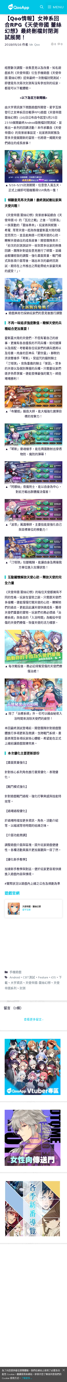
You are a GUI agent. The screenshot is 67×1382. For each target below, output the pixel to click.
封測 (22, 988)
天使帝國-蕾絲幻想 (38, 983)
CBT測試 (29, 977)
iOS (53, 977)
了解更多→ (26, 1378)
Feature (43, 977)
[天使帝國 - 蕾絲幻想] (33, 909)
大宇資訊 (17, 983)
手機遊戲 (15, 972)
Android (14, 977)
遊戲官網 (12, 893)
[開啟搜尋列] (42, 7)
